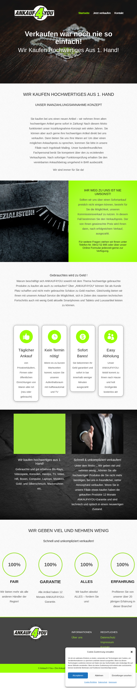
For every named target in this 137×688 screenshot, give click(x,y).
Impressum (113, 682)
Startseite (83, 13)
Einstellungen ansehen (122, 675)
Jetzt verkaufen (102, 13)
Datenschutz (102, 682)
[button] (131, 652)
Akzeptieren (78, 675)
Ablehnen (99, 675)
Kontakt (118, 13)
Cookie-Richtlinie (90, 682)
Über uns (77, 637)
